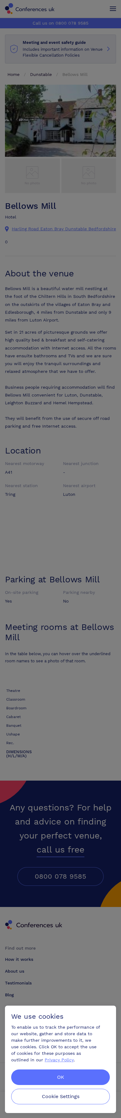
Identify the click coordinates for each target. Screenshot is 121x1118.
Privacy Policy (59, 1059)
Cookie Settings (60, 1096)
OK (60, 1077)
